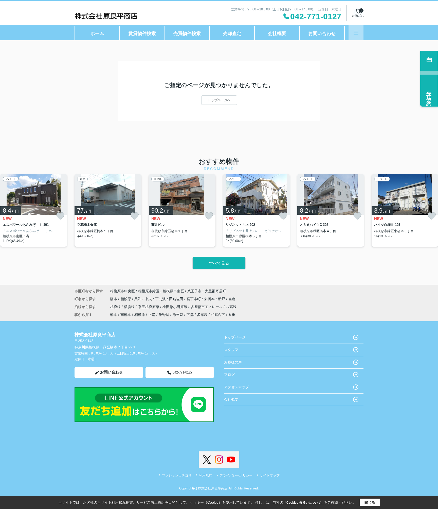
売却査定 (232, 33)
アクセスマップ (236, 387)
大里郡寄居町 (215, 291)
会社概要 (277, 33)
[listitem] (108, 210)
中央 (149, 299)
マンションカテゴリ (177, 475)
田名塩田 (176, 299)
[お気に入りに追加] (60, 216)
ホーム (97, 33)
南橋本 (125, 315)
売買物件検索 (187, 33)
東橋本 (210, 299)
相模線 (116, 307)
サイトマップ (270, 475)
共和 (138, 299)
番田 (231, 315)
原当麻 (178, 315)
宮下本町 (194, 299)
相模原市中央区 (122, 291)
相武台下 (218, 315)
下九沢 (161, 299)
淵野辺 (164, 315)
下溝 (190, 315)
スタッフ (231, 350)
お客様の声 (233, 362)
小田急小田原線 (175, 307)
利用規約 (205, 475)
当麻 (231, 299)
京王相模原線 (149, 307)
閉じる (369, 502)
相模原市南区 (173, 291)
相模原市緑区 (148, 291)
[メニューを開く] (356, 33)
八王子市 (194, 291)
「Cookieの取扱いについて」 (303, 502)
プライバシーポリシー (236, 475)
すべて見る (219, 263)
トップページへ (219, 100)
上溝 (151, 315)
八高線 (231, 307)
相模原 (126, 299)
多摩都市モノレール (207, 307)
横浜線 (130, 307)
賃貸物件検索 (142, 33)
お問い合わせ (322, 33)
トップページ (234, 337)
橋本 (114, 299)
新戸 (222, 299)
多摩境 (202, 315)
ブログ (229, 374)
